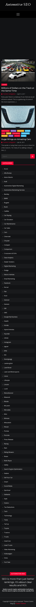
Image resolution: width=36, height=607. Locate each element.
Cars (5, 232)
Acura (6, 169)
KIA (5, 355)
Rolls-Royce (8, 461)
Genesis (6, 304)
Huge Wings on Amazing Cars (16, 139)
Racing (6, 444)
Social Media (8, 486)
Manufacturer (8, 393)
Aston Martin (5, 131)
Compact (7, 245)
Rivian (6, 456)
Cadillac (6, 211)
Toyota (6, 528)
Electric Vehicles (9, 275)
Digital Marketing (10, 266)
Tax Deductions (9, 507)
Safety (6, 465)
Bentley (13, 131)
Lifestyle (7, 380)
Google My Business (10, 317)
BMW (6, 198)
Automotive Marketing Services (14, 190)
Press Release (8, 439)
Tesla (6, 520)
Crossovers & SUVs (10, 253)
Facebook (7, 283)
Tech (5, 511)
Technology (8, 516)
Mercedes (7, 410)
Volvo (6, 558)
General (4, 84)
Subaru (24, 135)
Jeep (5, 351)
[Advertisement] (18, 37)
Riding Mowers (9, 452)
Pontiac (6, 431)
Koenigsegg (16, 133)
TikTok (6, 524)
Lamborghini (25, 133)
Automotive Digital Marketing (14, 186)
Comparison (8, 249)
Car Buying (7, 215)
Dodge (28, 131)
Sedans (6, 473)
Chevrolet (20, 131)
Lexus (6, 376)
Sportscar (7, 490)
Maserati (7, 397)
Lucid (6, 389)
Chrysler (7, 241)
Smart (6, 482)
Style (5, 499)
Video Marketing (9, 549)
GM (5, 308)
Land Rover (8, 368)
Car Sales (7, 228)
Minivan (6, 418)
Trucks (6, 537)
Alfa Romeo (8, 173)
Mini (5, 414)
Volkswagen (8, 554)
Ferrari (6, 287)
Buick (6, 207)
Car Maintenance (9, 224)
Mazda (6, 401)
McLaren (4, 135)
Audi (5, 181)
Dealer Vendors (9, 262)
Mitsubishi (7, 423)
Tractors (7, 533)
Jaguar (9, 133)
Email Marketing (9, 279)
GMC (5, 313)
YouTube (7, 562)
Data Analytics (8, 258)
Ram (5, 448)
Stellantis (7, 494)
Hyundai (7, 334)
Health (6, 321)
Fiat (5, 291)
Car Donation (8, 220)
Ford (3, 133)
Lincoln (6, 384)
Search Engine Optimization (13, 469)
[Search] (32, 156)
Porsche (17, 135)
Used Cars (7, 541)
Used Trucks (8, 545)
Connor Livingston (9, 94)
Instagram (7, 342)
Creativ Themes (20, 603)
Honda (6, 325)
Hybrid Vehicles (9, 330)
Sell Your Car (8, 478)
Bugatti (6, 203)
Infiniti (6, 338)
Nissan (11, 135)
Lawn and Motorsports (11, 372)
